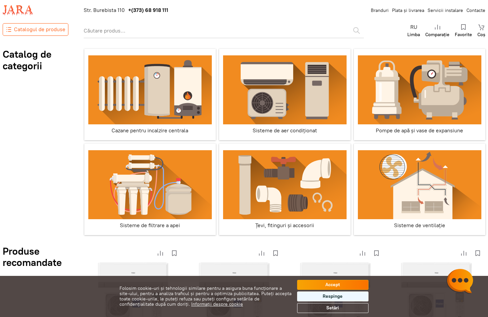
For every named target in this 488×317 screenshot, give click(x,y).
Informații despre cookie (217, 304)
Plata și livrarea (408, 10)
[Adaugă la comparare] (160, 253)
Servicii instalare (445, 10)
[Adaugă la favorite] (174, 253)
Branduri (380, 10)
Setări (332, 308)
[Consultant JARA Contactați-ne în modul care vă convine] (460, 282)
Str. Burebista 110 (104, 10)
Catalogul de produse (39, 29)
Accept (332, 284)
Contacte (475, 10)
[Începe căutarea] (356, 30)
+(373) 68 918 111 (148, 10)
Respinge (333, 296)
